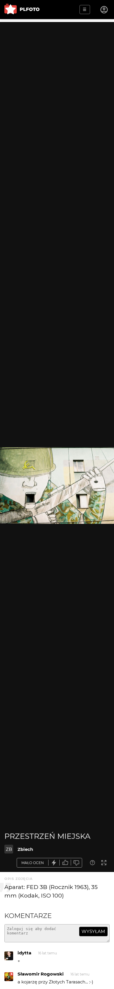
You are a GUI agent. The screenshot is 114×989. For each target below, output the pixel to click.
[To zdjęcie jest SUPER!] (54, 862)
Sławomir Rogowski (41, 974)
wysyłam (93, 931)
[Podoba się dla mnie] (65, 862)
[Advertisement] (57, 79)
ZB (9, 849)
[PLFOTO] (22, 9)
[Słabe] (76, 862)
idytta (24, 953)
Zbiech (25, 849)
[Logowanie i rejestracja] (104, 9)
